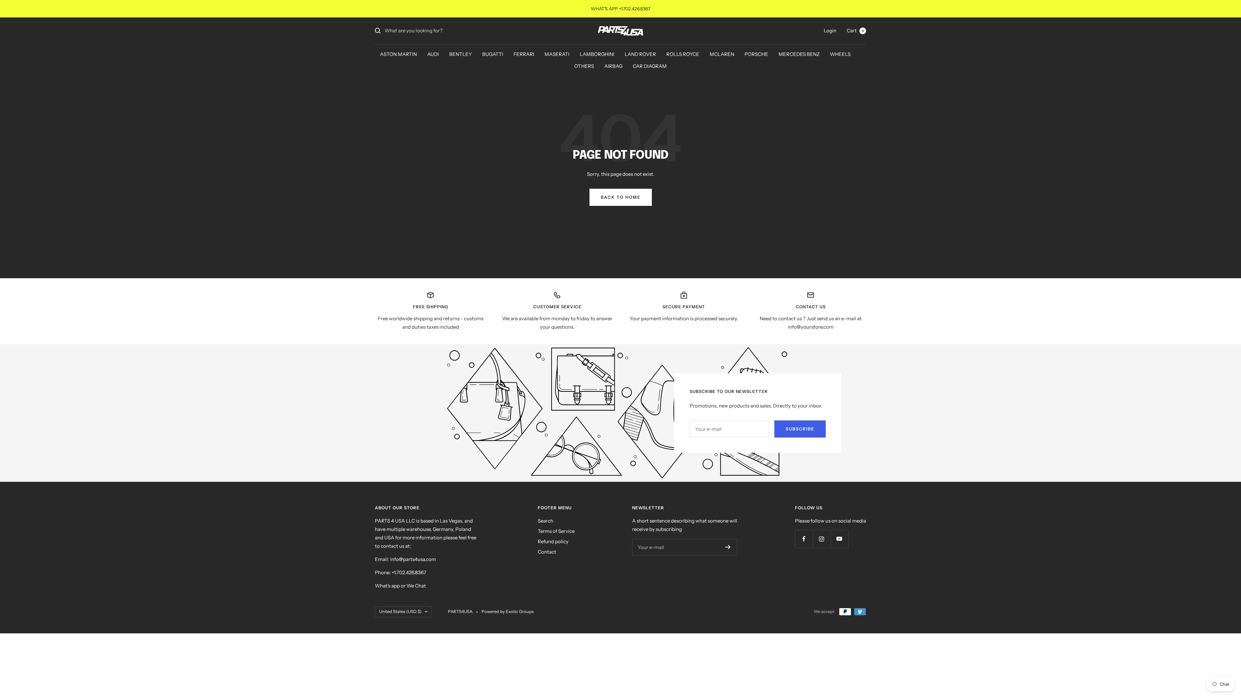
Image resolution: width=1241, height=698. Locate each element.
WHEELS (840, 54)
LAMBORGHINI (597, 54)
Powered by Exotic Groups (508, 611)
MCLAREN (722, 54)
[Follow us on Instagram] (822, 539)
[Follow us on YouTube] (839, 539)
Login (830, 30)
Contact (547, 552)
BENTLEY (460, 54)
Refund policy (553, 541)
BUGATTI (492, 54)
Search (545, 521)
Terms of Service (556, 531)
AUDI (433, 54)
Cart (855, 30)
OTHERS (584, 66)
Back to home (621, 197)
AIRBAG (613, 66)
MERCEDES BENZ (799, 54)
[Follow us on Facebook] (804, 539)
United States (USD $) (400, 611)
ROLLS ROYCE (682, 54)
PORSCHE (756, 54)
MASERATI (557, 54)
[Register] (728, 547)
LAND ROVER (640, 54)
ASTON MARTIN (398, 54)
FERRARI (524, 54)
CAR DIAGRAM (650, 66)
